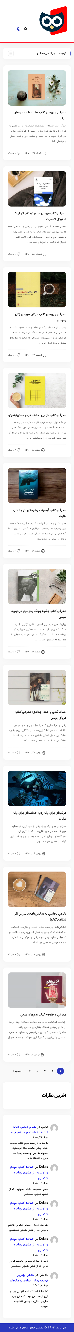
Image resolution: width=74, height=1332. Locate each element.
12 (29, 1071)
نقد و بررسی (57, 153)
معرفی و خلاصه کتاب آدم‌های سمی (43, 1014)
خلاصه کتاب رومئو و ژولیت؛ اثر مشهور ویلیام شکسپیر (29, 1173)
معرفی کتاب (57, 355)
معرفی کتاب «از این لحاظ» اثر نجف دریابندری (37, 415)
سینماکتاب (58, 853)
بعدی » (17, 1071)
